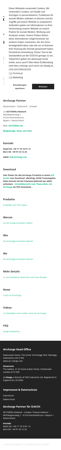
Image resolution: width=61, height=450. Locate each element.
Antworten (14, 331)
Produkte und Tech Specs (15, 205)
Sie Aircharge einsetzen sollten (17, 223)
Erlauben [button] (43, 87)
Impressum (8, 395)
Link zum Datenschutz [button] (20, 69)
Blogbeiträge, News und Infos (17, 131)
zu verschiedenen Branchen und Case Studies (25, 277)
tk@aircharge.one (18, 157)
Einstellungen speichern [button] (20, 86)
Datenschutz (9, 399)
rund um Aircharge (12, 295)
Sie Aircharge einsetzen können (18, 241)
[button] (10, 73)
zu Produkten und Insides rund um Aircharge (24, 313)
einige (6, 331)
